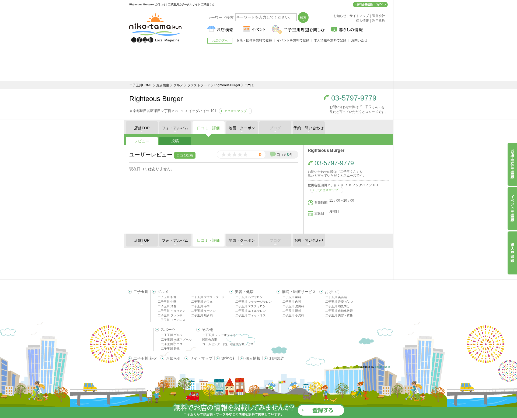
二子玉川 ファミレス (171, 319)
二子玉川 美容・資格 (339, 315)
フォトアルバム (175, 128)
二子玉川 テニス (172, 344)
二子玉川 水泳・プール (176, 339)
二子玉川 (140, 292)
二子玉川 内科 (291, 301)
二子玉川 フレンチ (170, 315)
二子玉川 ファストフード (208, 297)
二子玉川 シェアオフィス (219, 335)
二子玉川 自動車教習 (339, 310)
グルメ (178, 85)
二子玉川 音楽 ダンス (339, 301)
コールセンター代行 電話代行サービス (227, 344)
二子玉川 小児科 (293, 315)
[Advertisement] (258, 65)
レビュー (141, 141)
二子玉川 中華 (167, 301)
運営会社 (228, 358)
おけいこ (332, 292)
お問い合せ (359, 40)
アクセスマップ (235, 111)
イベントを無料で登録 (293, 40)
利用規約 (276, 358)
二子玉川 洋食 (167, 306)
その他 (207, 329)
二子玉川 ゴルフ (172, 335)
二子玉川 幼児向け (337, 306)
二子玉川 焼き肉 (202, 315)
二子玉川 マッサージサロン (253, 301)
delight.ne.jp (382, 366)
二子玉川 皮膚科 (293, 306)
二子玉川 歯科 (291, 297)
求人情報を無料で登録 (330, 40)
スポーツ (168, 329)
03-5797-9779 (353, 98)
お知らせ (173, 358)
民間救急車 (209, 339)
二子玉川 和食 (167, 297)
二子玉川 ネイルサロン (250, 310)
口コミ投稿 (185, 155)
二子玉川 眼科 (291, 310)
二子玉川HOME (140, 85)
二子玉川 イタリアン (171, 310)
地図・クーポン (242, 128)
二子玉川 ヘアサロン (249, 297)
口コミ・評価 (208, 128)
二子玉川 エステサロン (250, 306)
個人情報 (252, 358)
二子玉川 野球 (170, 348)
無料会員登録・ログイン (371, 4)
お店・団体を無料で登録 (254, 40)
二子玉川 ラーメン (203, 310)
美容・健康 (244, 292)
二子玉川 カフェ (202, 301)
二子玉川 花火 (145, 358)
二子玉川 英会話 (336, 297)
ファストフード (198, 85)
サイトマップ (201, 358)
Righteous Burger (227, 85)
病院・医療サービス (299, 292)
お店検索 (162, 85)
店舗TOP (141, 128)
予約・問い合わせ (309, 128)
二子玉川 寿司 (200, 306)
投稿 (175, 141)
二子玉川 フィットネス (250, 315)
